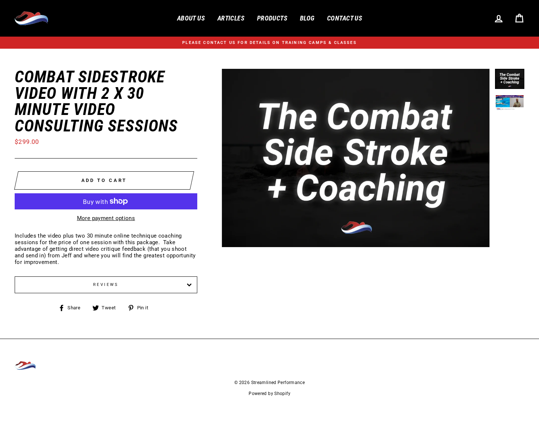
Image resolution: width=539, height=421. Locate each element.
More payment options (106, 218)
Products (272, 18)
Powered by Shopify (269, 393)
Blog (307, 18)
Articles (231, 18)
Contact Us (344, 18)
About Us (191, 18)
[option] (269, 42)
